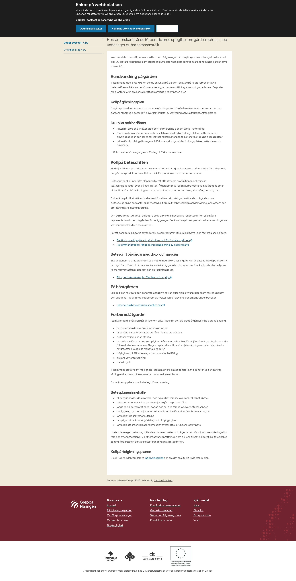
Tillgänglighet (115, 525)
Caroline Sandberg (163, 480)
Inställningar (167, 28)
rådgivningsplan (154, 457)
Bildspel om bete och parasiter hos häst (141, 305)
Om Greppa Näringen (119, 515)
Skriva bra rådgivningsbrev (165, 515)
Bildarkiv (212, 510)
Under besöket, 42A (76, 42)
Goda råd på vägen (161, 510)
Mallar (196, 505)
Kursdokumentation (161, 520)
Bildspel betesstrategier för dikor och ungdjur (144, 277)
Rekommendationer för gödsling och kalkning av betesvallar (153, 244)
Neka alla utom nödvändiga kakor (131, 28)
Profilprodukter (202, 515)
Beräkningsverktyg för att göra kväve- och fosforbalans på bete (154, 240)
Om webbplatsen (117, 520)
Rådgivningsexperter (119, 510)
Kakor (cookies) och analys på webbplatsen (104, 19)
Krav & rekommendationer (165, 505)
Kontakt (111, 505)
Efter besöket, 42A (75, 49)
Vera (196, 520)
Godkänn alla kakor (91, 28)
